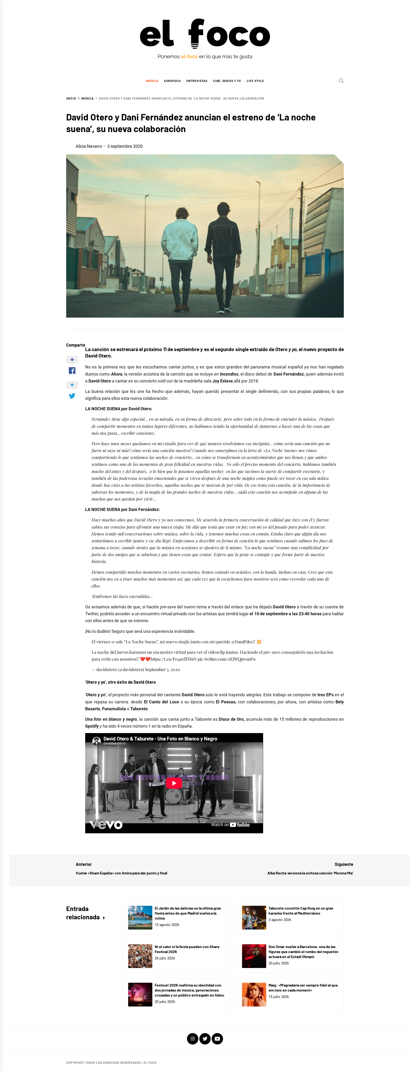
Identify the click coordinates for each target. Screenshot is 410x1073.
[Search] (341, 80)
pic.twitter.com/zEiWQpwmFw (227, 659)
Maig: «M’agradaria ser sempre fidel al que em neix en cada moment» (303, 987)
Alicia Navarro (89, 146)
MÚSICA (152, 81)
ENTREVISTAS (196, 81)
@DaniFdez (242, 641)
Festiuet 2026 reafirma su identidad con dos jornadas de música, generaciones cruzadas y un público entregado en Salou (189, 990)
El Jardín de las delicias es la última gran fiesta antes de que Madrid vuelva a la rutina (188, 913)
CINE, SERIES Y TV (227, 81)
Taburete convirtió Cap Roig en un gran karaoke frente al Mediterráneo (301, 910)
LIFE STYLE (255, 81)
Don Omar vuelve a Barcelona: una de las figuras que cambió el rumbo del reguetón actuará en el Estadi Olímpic (303, 951)
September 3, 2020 (162, 669)
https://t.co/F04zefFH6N (173, 659)
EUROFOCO (172, 81)
